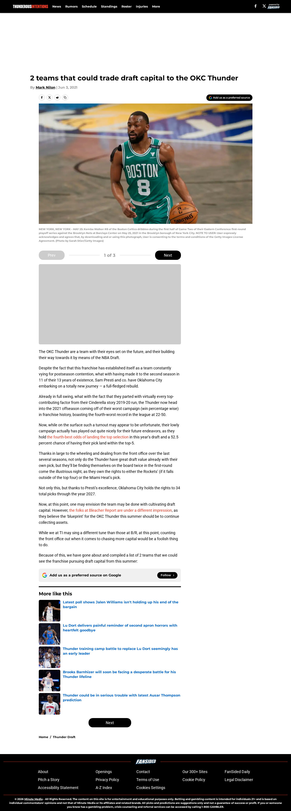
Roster (126, 6)
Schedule (89, 6)
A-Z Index (104, 787)
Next (168, 255)
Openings (104, 771)
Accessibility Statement (58, 787)
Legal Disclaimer (239, 779)
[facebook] (256, 6)
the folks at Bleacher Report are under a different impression (120, 510)
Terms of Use (147, 779)
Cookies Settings (150, 787)
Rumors (71, 6)
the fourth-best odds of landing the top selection (88, 437)
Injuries (142, 6)
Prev (52, 255)
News (56, 6)
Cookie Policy (193, 779)
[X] (264, 6)
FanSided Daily (237, 771)
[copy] (65, 97)
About (43, 771)
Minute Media (33, 799)
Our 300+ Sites (194, 771)
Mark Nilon (45, 87)
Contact (143, 771)
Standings (109, 6)
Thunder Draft (64, 737)
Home (43, 737)
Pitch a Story (48, 779)
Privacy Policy (107, 779)
